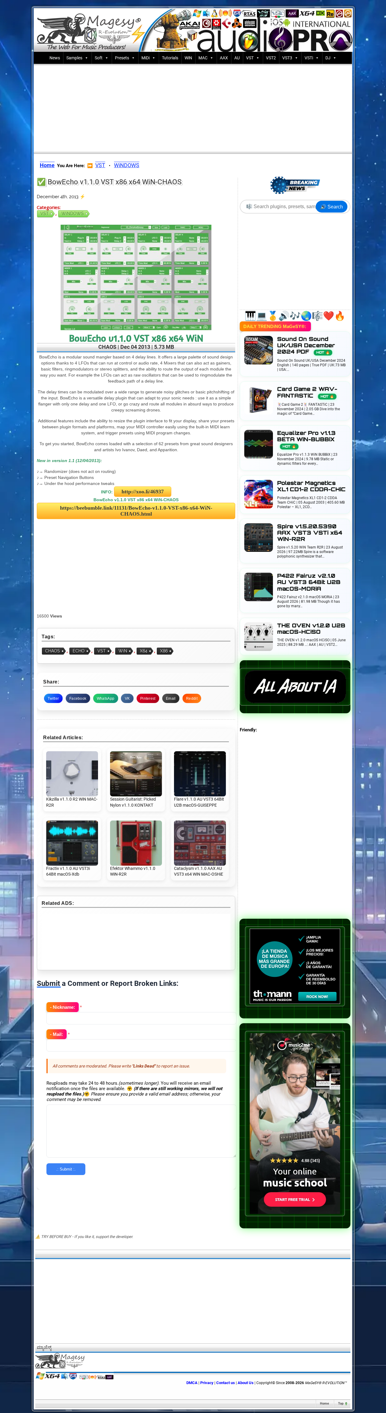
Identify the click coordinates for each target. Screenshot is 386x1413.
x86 (164, 651)
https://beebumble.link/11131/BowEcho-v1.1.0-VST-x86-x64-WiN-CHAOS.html (136, 511)
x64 (143, 651)
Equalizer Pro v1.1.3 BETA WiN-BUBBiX (306, 439)
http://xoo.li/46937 (143, 492)
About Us (246, 1382)
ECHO (79, 651)
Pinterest (148, 698)
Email (171, 698)
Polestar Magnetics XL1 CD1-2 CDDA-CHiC (311, 486)
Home (324, 1403)
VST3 (287, 57)
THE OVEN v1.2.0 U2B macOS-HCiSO (311, 628)
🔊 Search (331, 206)
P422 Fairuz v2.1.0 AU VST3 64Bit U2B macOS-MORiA (308, 582)
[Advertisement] (193, 107)
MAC (202, 57)
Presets (122, 57)
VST (250, 57)
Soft (99, 57)
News (54, 57)
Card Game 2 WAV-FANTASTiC (307, 392)
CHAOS (52, 651)
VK (127, 698)
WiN (188, 57)
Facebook (77, 698)
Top (340, 1403)
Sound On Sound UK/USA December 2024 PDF (306, 345)
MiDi (145, 57)
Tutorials (170, 57)
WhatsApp (105, 698)
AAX (224, 57)
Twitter (53, 698)
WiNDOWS (126, 165)
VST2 (271, 57)
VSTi (309, 57)
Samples (74, 57)
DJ (328, 57)
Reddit (192, 698)
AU (237, 57)
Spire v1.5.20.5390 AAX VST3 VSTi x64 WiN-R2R (309, 532)
